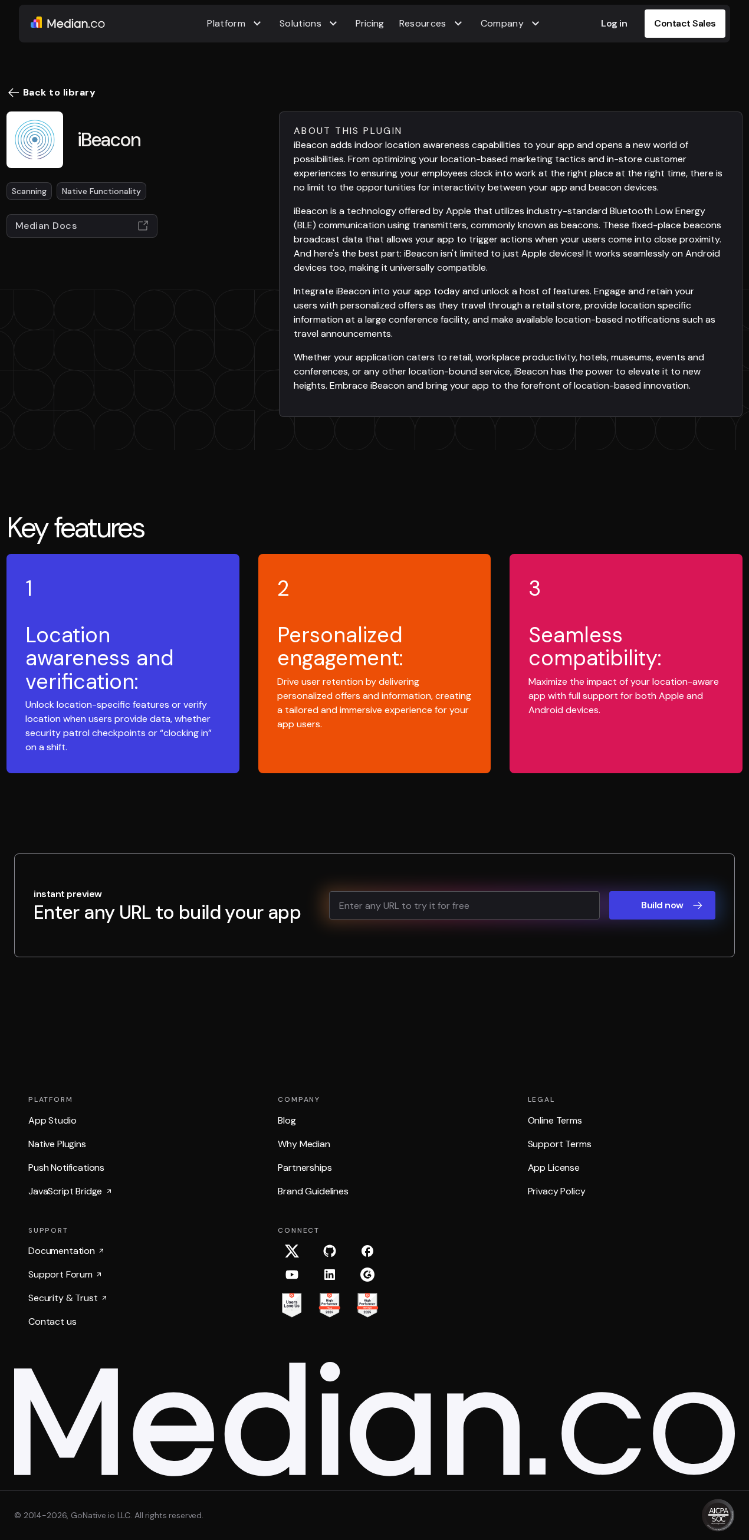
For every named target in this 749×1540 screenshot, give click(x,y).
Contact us (52, 1321)
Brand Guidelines (313, 1191)
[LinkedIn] (330, 1275)
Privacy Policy (557, 1191)
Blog (286, 1120)
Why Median (304, 1144)
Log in (614, 23)
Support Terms (560, 1144)
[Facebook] (367, 1251)
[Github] (330, 1251)
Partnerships (304, 1167)
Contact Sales (685, 23)
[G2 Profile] (367, 1275)
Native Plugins (57, 1144)
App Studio (52, 1120)
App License (554, 1167)
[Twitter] (292, 1251)
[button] (235, 23)
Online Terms (555, 1120)
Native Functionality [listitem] (101, 191)
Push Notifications (66, 1167)
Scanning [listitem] (29, 191)
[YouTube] (292, 1275)
